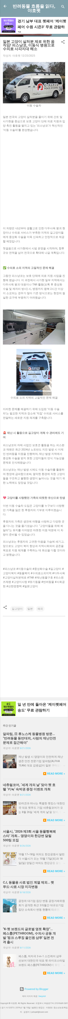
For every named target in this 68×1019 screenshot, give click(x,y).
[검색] (63, 7)
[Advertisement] (34, 657)
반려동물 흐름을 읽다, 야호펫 (34, 8)
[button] (63, 42)
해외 (40, 608)
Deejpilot (42, 996)
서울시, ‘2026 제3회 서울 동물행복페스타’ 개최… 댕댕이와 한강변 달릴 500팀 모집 (29, 835)
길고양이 (17, 608)
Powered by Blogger (36, 989)
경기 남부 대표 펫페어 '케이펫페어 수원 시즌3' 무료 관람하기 (42, 27)
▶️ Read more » (54, 773)
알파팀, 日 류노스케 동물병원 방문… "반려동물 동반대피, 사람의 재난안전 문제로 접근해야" (29, 738)
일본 (30, 608)
